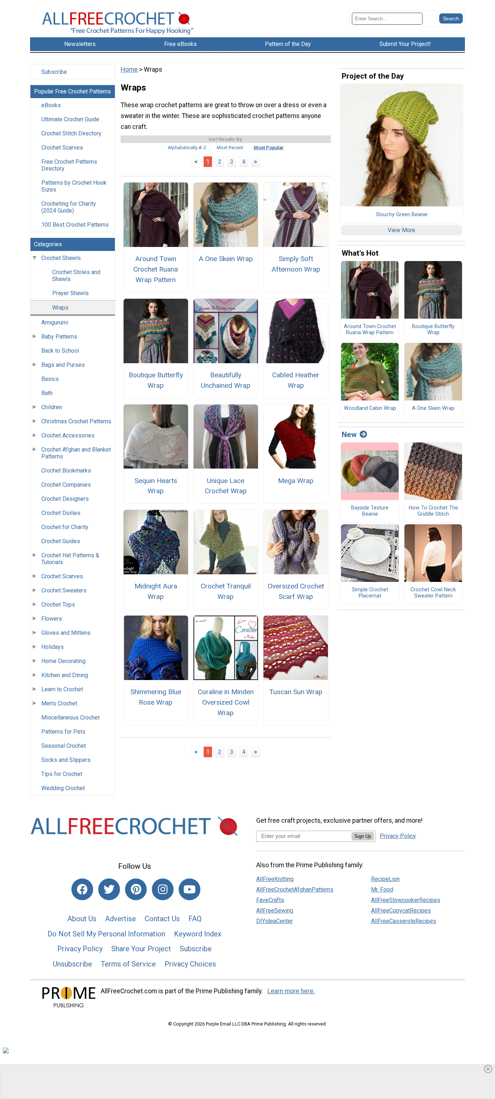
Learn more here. (291, 991)
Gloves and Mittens (66, 632)
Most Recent (230, 147)
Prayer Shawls (70, 293)
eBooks (51, 105)
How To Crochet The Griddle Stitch (433, 511)
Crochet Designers (65, 498)
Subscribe (54, 71)
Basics (50, 379)
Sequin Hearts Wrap (155, 486)
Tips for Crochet (61, 774)
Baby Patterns (59, 336)
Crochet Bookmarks (66, 470)
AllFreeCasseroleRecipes (403, 921)
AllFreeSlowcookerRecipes (405, 900)
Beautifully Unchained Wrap (225, 380)
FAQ (194, 918)
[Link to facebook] (82, 889)
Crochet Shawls (61, 258)
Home (129, 69)
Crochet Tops (58, 604)
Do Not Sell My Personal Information (106, 934)
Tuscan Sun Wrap (296, 692)
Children (51, 407)
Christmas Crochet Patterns (76, 421)
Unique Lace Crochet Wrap (226, 486)
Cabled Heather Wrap (295, 380)
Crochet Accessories (68, 435)
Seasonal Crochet (63, 745)
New (349, 434)
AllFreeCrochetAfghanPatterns (294, 889)
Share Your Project (141, 948)
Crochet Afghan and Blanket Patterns (76, 453)
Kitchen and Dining (64, 675)
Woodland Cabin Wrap (370, 408)
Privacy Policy (80, 948)
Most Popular (269, 147)
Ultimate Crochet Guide (70, 119)
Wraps (60, 307)
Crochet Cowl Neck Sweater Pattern (433, 593)
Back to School (60, 350)
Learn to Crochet (62, 689)
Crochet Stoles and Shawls (76, 275)
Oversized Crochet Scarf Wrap (296, 591)
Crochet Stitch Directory (71, 133)
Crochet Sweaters (64, 590)
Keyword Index (197, 934)
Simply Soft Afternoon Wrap (295, 264)
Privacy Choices (190, 964)
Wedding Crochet (63, 788)
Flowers (51, 618)
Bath (47, 393)
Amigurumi (54, 322)
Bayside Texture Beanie (369, 511)
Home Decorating (63, 661)
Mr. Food (382, 889)
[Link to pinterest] (136, 889)
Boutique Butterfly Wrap (156, 380)
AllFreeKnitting (275, 879)
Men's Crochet (59, 703)
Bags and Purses (63, 364)
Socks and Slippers (66, 759)
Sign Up (362, 836)
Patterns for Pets (63, 731)
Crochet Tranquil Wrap (226, 591)
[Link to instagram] (163, 889)
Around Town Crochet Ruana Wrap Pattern (155, 269)
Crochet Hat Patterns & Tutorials (70, 559)
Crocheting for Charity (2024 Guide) (68, 207)
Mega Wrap (295, 481)
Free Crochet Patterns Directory (69, 165)
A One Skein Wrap (226, 259)
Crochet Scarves (62, 147)
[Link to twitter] (109, 889)
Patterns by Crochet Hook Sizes (74, 186)
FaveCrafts (270, 900)
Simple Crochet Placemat (370, 593)
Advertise (120, 918)
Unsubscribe (72, 964)
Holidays (52, 646)
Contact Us (162, 918)
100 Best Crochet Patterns (75, 224)
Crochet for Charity (64, 527)
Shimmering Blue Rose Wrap (155, 697)
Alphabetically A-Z (187, 147)
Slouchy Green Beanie (402, 215)
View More (401, 230)
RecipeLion (385, 879)
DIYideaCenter (274, 921)
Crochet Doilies (60, 512)
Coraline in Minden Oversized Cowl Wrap (226, 702)
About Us (81, 918)
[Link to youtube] (189, 889)
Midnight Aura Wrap (155, 591)
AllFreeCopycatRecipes (401, 910)
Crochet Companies (66, 484)
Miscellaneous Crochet (70, 717)
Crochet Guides (60, 541)
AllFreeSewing (274, 910)
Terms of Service (128, 964)
